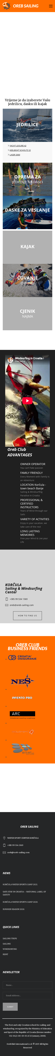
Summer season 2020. (14, 909)
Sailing (7, 944)
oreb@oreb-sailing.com (22, 605)
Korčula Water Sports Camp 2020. (20, 902)
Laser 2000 (15, 154)
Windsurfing (10, 949)
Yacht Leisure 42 (18, 145)
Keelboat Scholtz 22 (20, 150)
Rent (5, 954)
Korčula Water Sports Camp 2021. (20, 884)
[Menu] (49, 6)
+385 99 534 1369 (19, 599)
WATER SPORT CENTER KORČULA (22, 838)
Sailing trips (10, 938)
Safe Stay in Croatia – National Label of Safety (24, 893)
